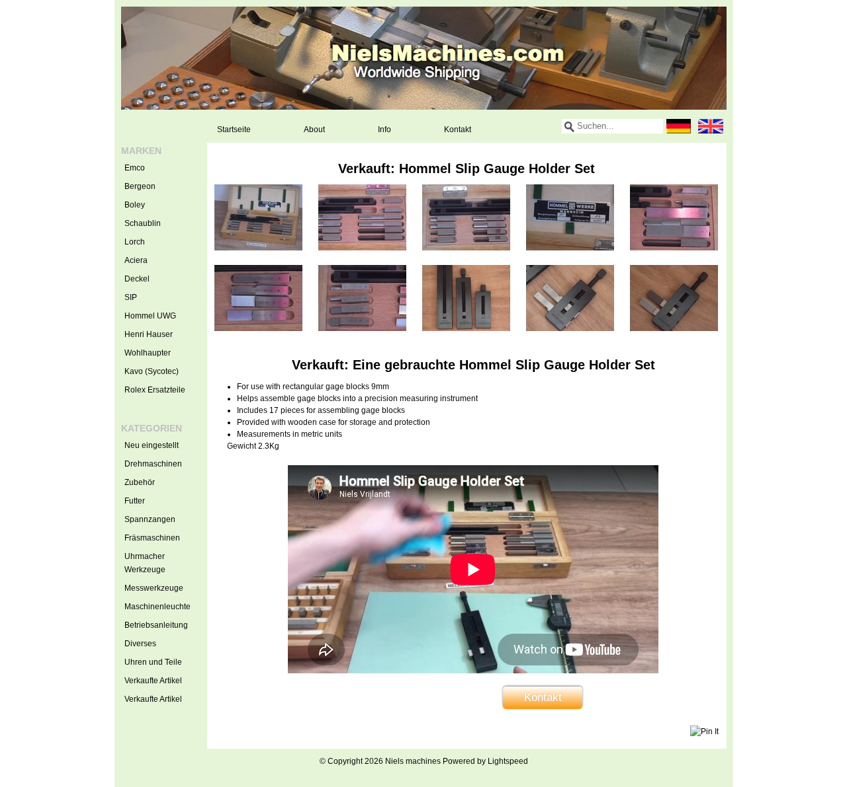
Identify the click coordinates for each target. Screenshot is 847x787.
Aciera (136, 260)
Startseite (234, 129)
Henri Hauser (148, 334)
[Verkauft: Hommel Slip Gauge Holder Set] (258, 247)
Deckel (137, 278)
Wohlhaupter (147, 352)
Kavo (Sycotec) (151, 371)
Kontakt (457, 129)
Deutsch (678, 126)
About (314, 129)
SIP (130, 297)
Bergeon (140, 186)
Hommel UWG (150, 315)
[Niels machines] (424, 58)
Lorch (134, 241)
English (710, 126)
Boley (134, 204)
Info (384, 129)
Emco (134, 167)
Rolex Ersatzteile (154, 389)
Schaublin (142, 223)
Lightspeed (508, 761)
